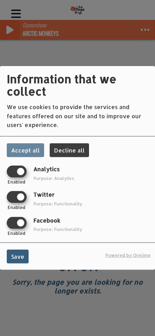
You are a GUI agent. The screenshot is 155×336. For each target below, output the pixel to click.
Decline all (69, 150)
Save (17, 256)
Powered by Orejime (128, 255)
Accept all (25, 150)
